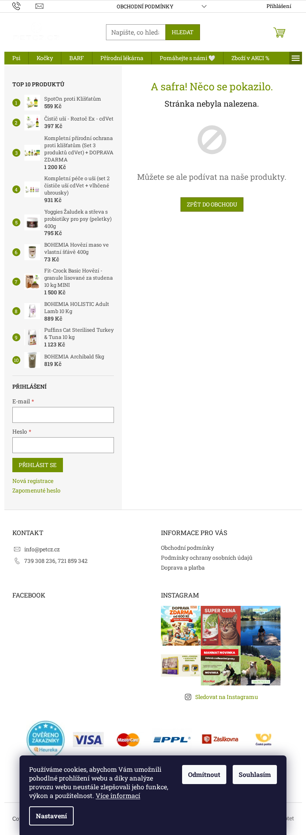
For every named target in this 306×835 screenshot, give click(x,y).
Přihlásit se (38, 465)
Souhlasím (255, 774)
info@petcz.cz (42, 549)
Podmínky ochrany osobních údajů (207, 557)
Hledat (183, 32)
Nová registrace (32, 481)
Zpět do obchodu (212, 204)
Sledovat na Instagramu (226, 697)
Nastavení (51, 816)
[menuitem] (16, 58)
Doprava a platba (183, 567)
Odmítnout (204, 774)
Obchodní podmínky (145, 6)
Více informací (118, 795)
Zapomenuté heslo (36, 490)
